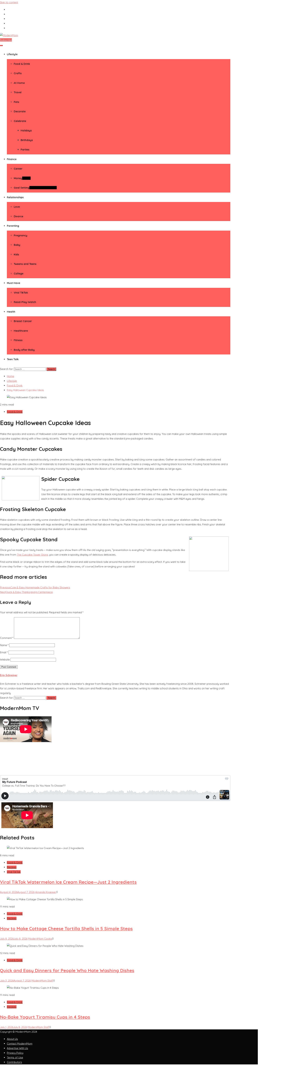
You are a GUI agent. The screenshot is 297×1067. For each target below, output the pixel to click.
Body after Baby (24, 349)
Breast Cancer (23, 321)
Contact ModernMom (19, 1043)
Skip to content (9, 2)
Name (4, 645)
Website (5, 659)
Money (22, 178)
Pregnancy (20, 235)
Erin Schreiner (8, 675)
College (18, 273)
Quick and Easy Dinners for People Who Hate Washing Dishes (67, 970)
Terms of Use (15, 1057)
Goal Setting (35, 187)
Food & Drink (22, 63)
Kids (16, 254)
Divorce (18, 216)
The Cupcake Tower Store (32, 554)
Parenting (13, 225)
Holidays (26, 130)
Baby (17, 244)
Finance (11, 159)
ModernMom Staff (42, 980)
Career (18, 168)
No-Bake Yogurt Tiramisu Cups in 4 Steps (45, 1017)
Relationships (15, 197)
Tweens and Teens (25, 264)
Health (11, 311)
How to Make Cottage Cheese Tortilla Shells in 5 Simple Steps (66, 928)
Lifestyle (12, 54)
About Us (12, 1039)
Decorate (20, 111)
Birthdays (27, 140)
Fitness (18, 340)
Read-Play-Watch (25, 302)
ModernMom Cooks (40, 938)
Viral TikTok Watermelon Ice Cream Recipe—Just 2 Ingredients (68, 882)
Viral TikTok (21, 292)
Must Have (13, 283)
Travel (17, 92)
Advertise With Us (17, 1048)
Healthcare (21, 330)
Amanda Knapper (45, 892)
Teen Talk (13, 359)
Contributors (14, 1062)
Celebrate (20, 121)
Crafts (18, 73)
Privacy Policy (15, 1052)
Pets (16, 102)
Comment (6, 638)
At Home (19, 82)
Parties (25, 149)
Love (17, 206)
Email (4, 652)
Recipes (11, 867)
